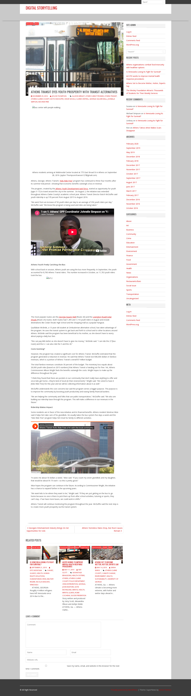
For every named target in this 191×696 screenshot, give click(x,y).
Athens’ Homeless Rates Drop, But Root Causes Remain (102, 529)
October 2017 (132, 174)
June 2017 (130, 186)
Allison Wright (78, 96)
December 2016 (133, 199)
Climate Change (108, 573)
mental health (78, 590)
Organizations (132, 277)
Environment (96, 547)
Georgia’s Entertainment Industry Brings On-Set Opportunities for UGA (48, 529)
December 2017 (133, 165)
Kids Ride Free (43, 102)
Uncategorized (132, 298)
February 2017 (132, 195)
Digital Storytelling (41, 8)
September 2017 (133, 178)
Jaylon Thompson (59, 96)
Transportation (132, 294)
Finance (129, 255)
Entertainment (132, 247)
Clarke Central (82, 99)
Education (30, 24)
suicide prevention (78, 595)
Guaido (33, 573)
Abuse (128, 221)
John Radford (68, 587)
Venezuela (34, 585)
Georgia (82, 584)
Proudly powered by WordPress (124, 690)
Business (130, 229)
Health (40, 573)
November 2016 (133, 204)
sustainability (101, 579)
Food (128, 260)
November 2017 (133, 169)
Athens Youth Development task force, (71, 188)
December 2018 (133, 156)
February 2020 (132, 143)
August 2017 (131, 182)
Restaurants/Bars (133, 281)
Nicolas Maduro (43, 582)
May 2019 (130, 152)
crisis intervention (70, 584)
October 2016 (132, 208)
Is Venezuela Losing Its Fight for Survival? (42, 563)
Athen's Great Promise (94, 96)
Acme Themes (165, 690)
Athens (65, 578)
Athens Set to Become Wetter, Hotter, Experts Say (106, 563)
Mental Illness (68, 593)
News (36, 24)
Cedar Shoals (69, 99)
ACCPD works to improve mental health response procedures (72, 564)
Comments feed (133, 40)
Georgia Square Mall (98, 99)
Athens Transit (110, 96)
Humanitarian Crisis (38, 579)
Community (64, 547)
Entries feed (131, 36)
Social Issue (36, 547)
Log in (128, 32)
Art (127, 225)
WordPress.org (132, 44)
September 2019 (133, 148)
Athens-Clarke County (40, 99)
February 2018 (132, 161)
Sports (129, 290)
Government (131, 264)
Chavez (50, 570)
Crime (128, 238)
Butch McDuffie (57, 99)
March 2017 (131, 191)
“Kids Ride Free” (66, 181)
